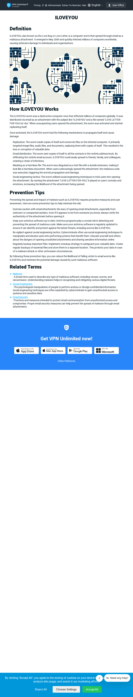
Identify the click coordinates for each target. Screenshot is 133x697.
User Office (118, 5)
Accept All (92, 689)
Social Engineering (22, 284)
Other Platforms (66, 361)
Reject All (41, 689)
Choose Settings (66, 689)
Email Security (20, 297)
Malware (17, 273)
